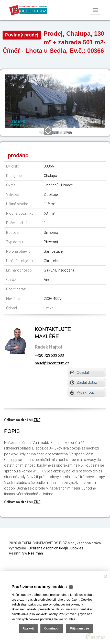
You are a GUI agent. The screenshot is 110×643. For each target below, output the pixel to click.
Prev (48, 128)
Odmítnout (51, 628)
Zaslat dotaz (87, 382)
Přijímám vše (79, 628)
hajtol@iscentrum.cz (52, 363)
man (35, 553)
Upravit (28, 628)
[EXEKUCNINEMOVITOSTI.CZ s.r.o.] (28, 10)
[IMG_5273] (55, 101)
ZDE (37, 420)
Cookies (76, 548)
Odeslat (83, 372)
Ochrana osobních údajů (48, 548)
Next (48, 132)
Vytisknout (85, 392)
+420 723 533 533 (49, 355)
